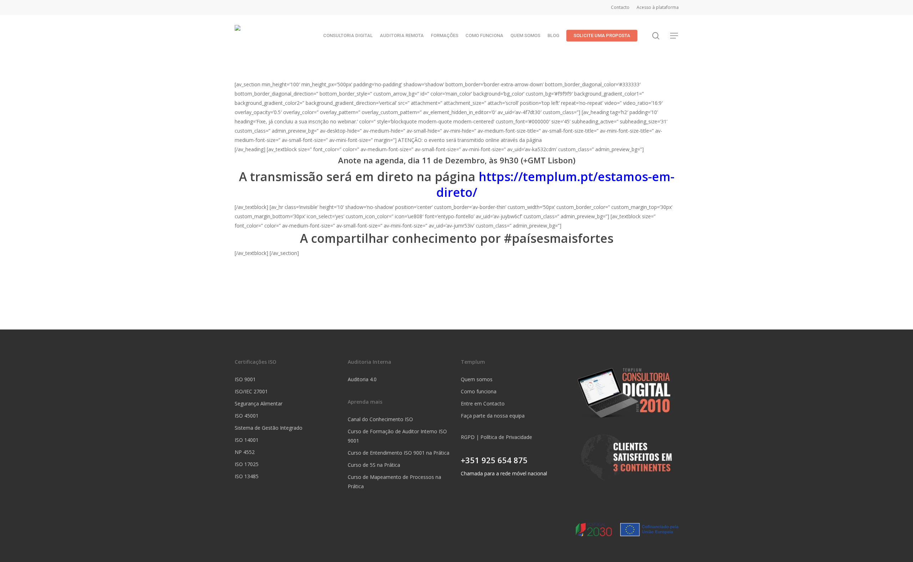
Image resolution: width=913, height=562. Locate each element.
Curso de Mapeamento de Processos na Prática (394, 482)
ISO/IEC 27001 (251, 391)
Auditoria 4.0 (362, 379)
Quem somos (477, 379)
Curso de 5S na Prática (374, 464)
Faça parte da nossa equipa (493, 415)
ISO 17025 (247, 464)
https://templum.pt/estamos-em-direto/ (555, 184)
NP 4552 (245, 452)
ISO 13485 (247, 476)
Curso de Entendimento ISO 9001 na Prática (398, 452)
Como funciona (478, 391)
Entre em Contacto (483, 403)
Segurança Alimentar (258, 403)
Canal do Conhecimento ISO (380, 419)
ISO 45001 (247, 415)
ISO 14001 (247, 439)
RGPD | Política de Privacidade (496, 437)
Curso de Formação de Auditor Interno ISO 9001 (397, 436)
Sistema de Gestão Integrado (268, 427)
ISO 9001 (245, 379)
